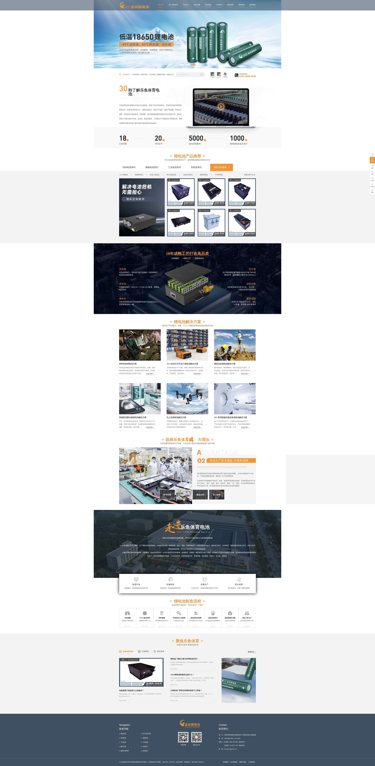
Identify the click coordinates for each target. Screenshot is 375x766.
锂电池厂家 (170, 74)
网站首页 (160, 6)
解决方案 (197, 6)
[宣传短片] (221, 107)
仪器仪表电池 (188, 175)
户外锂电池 (219, 175)
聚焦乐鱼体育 (125, 751)
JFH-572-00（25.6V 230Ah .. (210, 234)
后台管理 (179, 762)
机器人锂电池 (154, 175)
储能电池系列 (151, 167)
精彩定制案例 (220, 167)
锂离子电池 (144, 74)
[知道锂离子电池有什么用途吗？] (141, 686)
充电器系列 (196, 167)
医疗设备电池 (171, 175)
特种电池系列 (129, 167)
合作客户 (219, 6)
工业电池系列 (174, 167)
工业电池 (123, 742)
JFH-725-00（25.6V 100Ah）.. (241, 203)
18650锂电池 (135, 74)
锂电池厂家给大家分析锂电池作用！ (184, 659)
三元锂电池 (152, 74)
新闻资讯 (241, 6)
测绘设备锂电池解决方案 (225, 364)
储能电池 (145, 738)
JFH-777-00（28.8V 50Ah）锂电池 (181, 203)
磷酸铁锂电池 (161, 74)
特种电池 (123, 738)
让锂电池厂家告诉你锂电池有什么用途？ (186, 690)
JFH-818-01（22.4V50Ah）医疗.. (242, 234)
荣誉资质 (230, 6)
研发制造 (208, 6)
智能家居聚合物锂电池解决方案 (132, 417)
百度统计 (187, 762)
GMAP (172, 762)
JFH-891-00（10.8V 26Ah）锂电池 (181, 234)
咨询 (372, 161)
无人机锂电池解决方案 (176, 417)
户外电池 (145, 742)
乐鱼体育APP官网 (154, 762)
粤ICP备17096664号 (198, 762)
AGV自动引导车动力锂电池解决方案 (182, 364)
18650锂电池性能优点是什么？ (182, 675)
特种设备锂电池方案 (128, 364)
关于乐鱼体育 (173, 6)
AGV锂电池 (124, 175)
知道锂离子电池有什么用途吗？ (131, 690)
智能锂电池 (139, 175)
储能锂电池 (204, 175)
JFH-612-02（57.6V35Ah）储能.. (211, 203)
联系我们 (253, 6)
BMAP (165, 762)
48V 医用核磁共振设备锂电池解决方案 (230, 417)
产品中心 (186, 6)
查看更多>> (252, 651)
